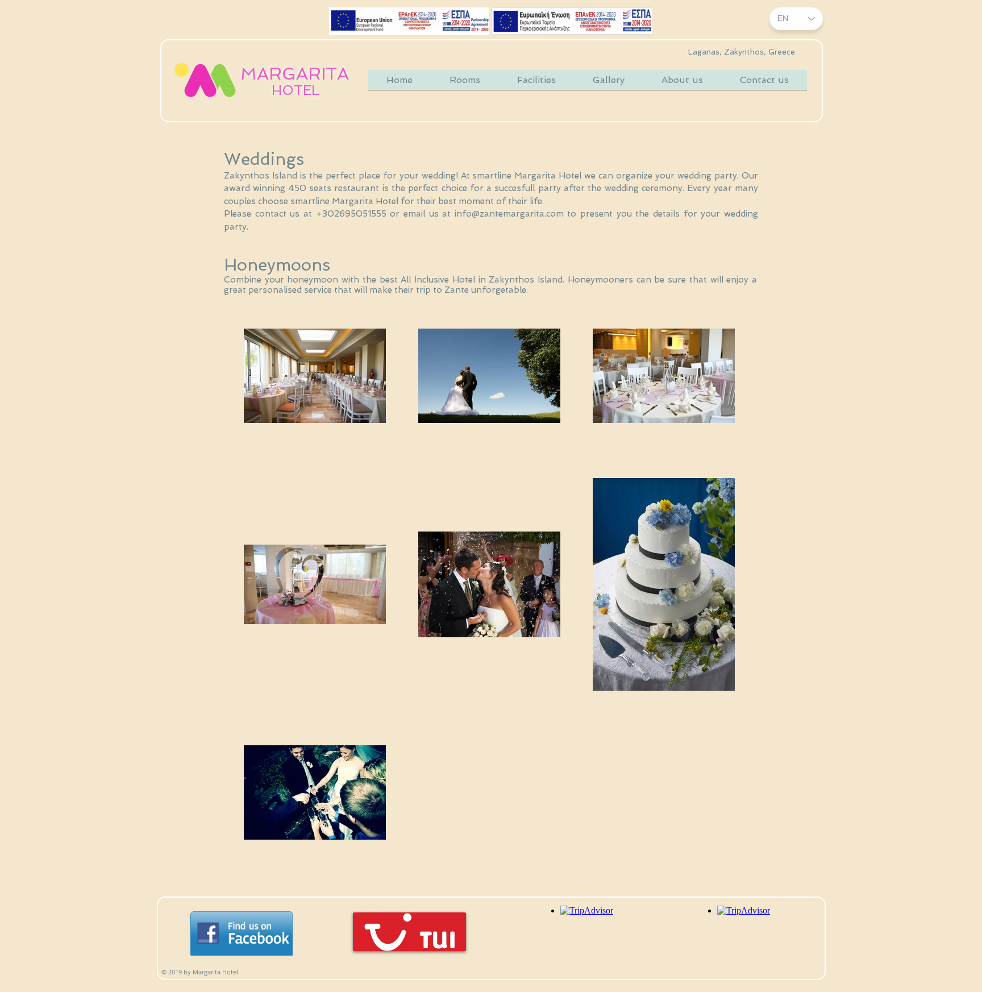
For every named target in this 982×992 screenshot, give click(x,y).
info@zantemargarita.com (509, 214)
